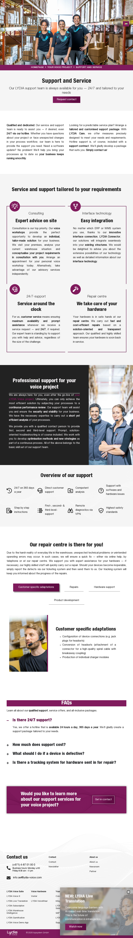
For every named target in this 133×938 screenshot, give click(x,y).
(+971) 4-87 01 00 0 (23, 865)
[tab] (36, 587)
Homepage (37, 67)
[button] (128, 892)
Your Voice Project (60, 67)
